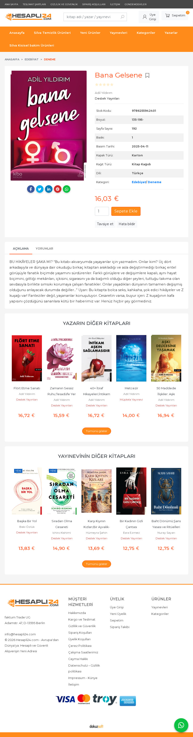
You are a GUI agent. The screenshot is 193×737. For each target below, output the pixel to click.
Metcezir (131, 388)
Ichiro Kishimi (61, 532)
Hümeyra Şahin (96, 532)
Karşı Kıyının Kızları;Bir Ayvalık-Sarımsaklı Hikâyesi (96, 527)
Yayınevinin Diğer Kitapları (96, 456)
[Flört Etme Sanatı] (27, 358)
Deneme (154, 182)
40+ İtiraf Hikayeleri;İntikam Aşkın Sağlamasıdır (96, 394)
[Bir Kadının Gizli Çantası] (131, 491)
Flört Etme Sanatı (27, 388)
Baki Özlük (27, 527)
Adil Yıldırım (27, 394)
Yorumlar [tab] (44, 248)
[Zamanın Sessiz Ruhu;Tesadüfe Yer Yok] (62, 358)
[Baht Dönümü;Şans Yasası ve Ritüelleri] (166, 491)
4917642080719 (43, 628)
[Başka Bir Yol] (27, 491)
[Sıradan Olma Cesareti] (62, 491)
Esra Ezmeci (131, 532)
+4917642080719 (17, 628)
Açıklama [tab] (21, 248)
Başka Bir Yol (27, 521)
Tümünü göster (96, 431)
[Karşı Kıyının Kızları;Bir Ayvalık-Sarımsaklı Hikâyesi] (96, 491)
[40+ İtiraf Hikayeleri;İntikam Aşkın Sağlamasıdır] (96, 358)
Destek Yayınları (27, 399)
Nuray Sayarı (166, 532)
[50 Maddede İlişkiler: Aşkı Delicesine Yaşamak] (166, 358)
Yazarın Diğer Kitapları (96, 323)
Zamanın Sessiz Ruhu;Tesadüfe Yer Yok (62, 394)
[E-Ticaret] (96, 726)
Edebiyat (139, 182)
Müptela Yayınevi (131, 399)
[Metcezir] (131, 358)
